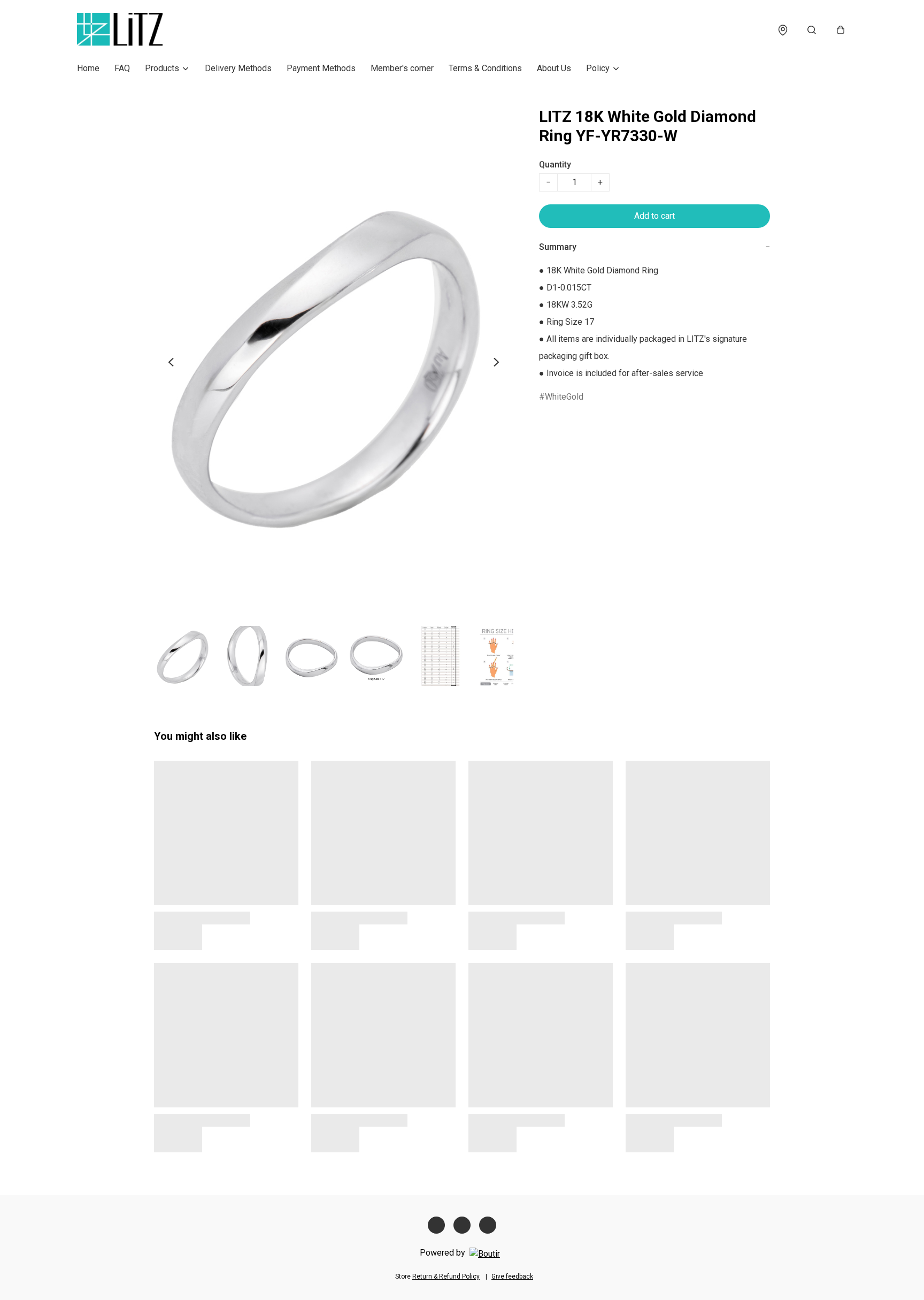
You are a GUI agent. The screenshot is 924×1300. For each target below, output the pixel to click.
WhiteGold (564, 397)
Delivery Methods (238, 68)
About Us (554, 68)
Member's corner (402, 68)
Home (88, 68)
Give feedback (512, 1276)
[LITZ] (120, 30)
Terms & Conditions (485, 68)
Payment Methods (321, 68)
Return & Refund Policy (446, 1276)
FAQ (122, 68)
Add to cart (654, 216)
